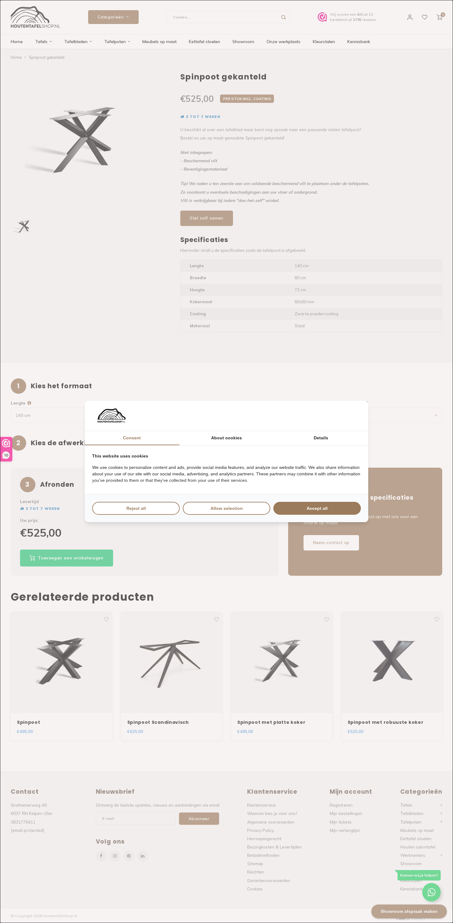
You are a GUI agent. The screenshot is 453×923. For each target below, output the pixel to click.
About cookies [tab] (226, 437)
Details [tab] (321, 437)
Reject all (136, 508)
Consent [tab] (132, 437)
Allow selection (226, 508)
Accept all (317, 508)
